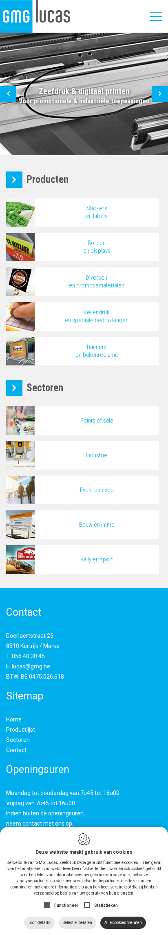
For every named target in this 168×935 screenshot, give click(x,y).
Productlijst (20, 729)
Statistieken (106, 905)
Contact (16, 750)
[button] (8, 94)
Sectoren (18, 740)
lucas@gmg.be (31, 666)
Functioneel (66, 905)
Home (14, 719)
